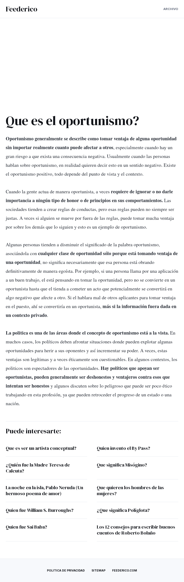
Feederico (21, 9)
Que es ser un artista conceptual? (41, 448)
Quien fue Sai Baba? (26, 527)
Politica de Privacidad (66, 570)
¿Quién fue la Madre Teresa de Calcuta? (38, 467)
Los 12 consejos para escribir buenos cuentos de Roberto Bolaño (136, 530)
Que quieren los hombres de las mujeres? (130, 490)
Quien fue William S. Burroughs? (40, 510)
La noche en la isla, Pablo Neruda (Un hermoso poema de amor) (44, 490)
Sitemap (98, 570)
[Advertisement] (92, 64)
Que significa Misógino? (122, 464)
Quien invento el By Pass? (123, 448)
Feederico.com (124, 570)
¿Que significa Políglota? (123, 510)
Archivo (170, 9)
